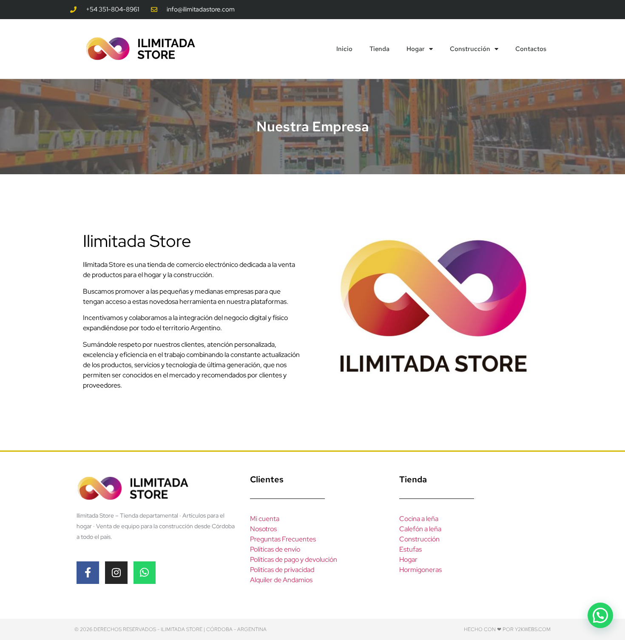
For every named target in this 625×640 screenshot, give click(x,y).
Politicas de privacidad (282, 569)
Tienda (379, 49)
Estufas (410, 549)
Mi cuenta (264, 518)
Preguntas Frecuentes (283, 539)
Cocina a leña (418, 518)
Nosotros (263, 528)
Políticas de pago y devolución (293, 559)
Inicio (344, 49)
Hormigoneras (420, 569)
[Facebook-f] (88, 572)
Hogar (415, 49)
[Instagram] (116, 572)
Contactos (530, 49)
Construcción (470, 49)
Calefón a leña (420, 528)
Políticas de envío (275, 549)
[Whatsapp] (145, 572)
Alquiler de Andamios (281, 579)
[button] (600, 615)
